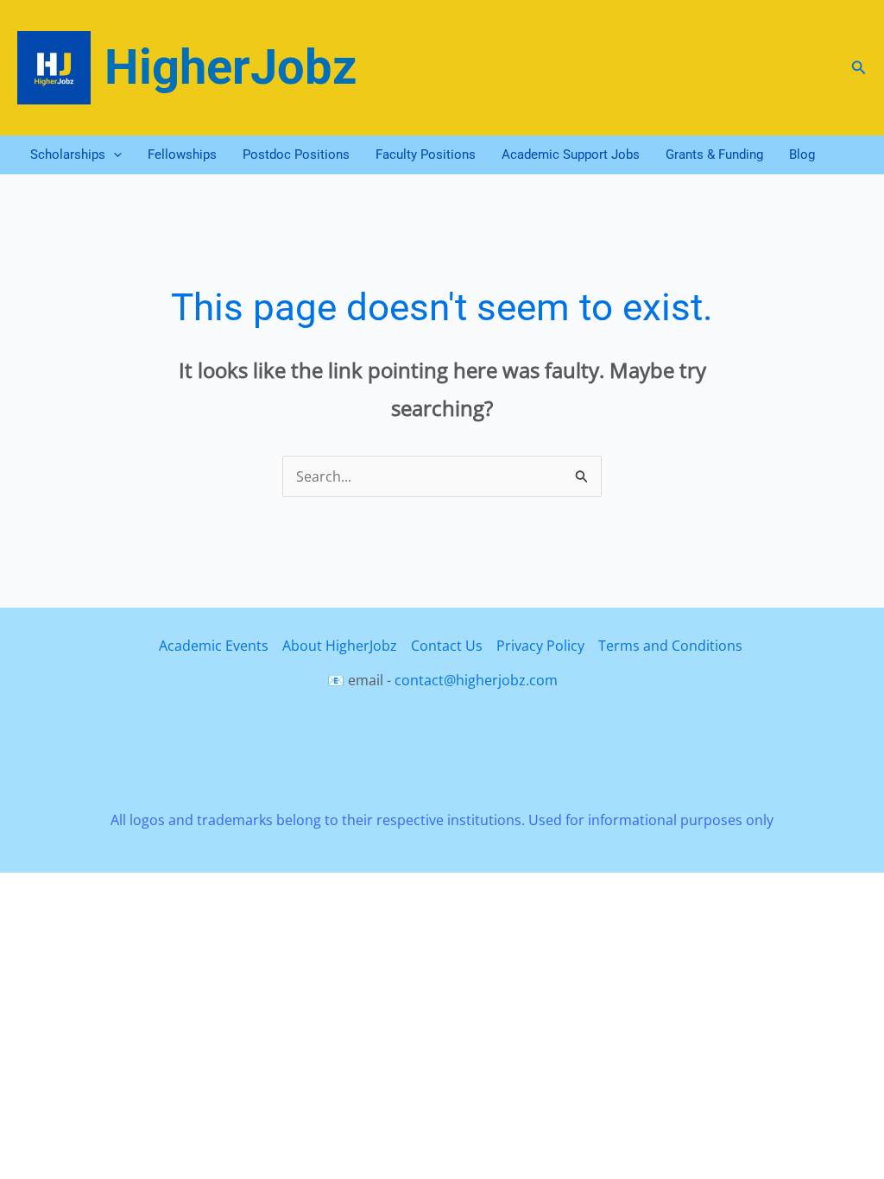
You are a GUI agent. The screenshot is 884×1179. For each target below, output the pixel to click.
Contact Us (447, 645)
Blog (802, 154)
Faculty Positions (426, 154)
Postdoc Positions (296, 154)
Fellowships (182, 154)
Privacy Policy (540, 645)
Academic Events (213, 645)
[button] (859, 68)
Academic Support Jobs (571, 154)
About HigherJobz (339, 645)
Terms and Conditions (670, 645)
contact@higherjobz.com (476, 680)
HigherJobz (230, 67)
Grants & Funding (714, 154)
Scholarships (67, 154)
